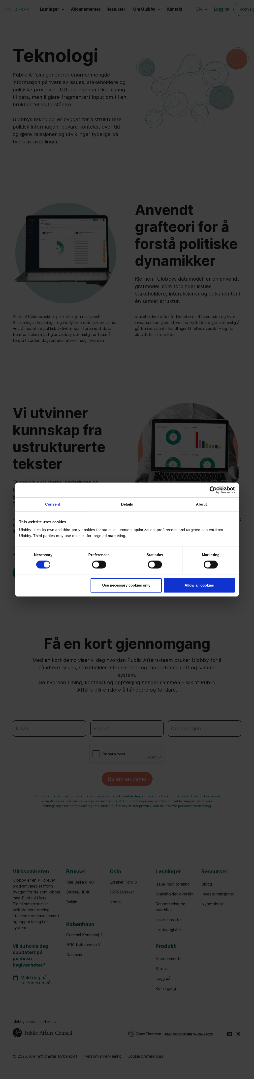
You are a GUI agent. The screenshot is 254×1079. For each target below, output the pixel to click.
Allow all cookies (199, 585)
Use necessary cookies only (126, 585)
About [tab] (201, 504)
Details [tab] (127, 504)
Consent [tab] (52, 504)
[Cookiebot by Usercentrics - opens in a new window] (213, 490)
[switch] (99, 564)
